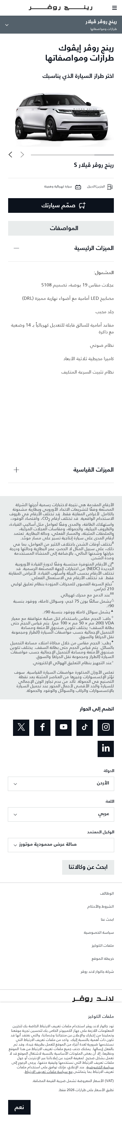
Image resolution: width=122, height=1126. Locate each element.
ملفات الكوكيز (103, 945)
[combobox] (61, 784)
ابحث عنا (107, 919)
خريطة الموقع (103, 958)
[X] (21, 728)
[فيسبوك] (42, 728)
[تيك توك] (84, 728)
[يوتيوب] (63, 728)
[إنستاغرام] (106, 728)
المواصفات (64, 228)
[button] (10, 154)
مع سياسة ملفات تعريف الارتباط (49, 1071)
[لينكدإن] (106, 749)
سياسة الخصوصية (99, 932)
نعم (19, 1107)
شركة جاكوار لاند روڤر (97, 971)
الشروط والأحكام (101, 906)
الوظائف (107, 893)
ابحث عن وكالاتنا (88, 867)
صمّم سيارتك (58, 206)
